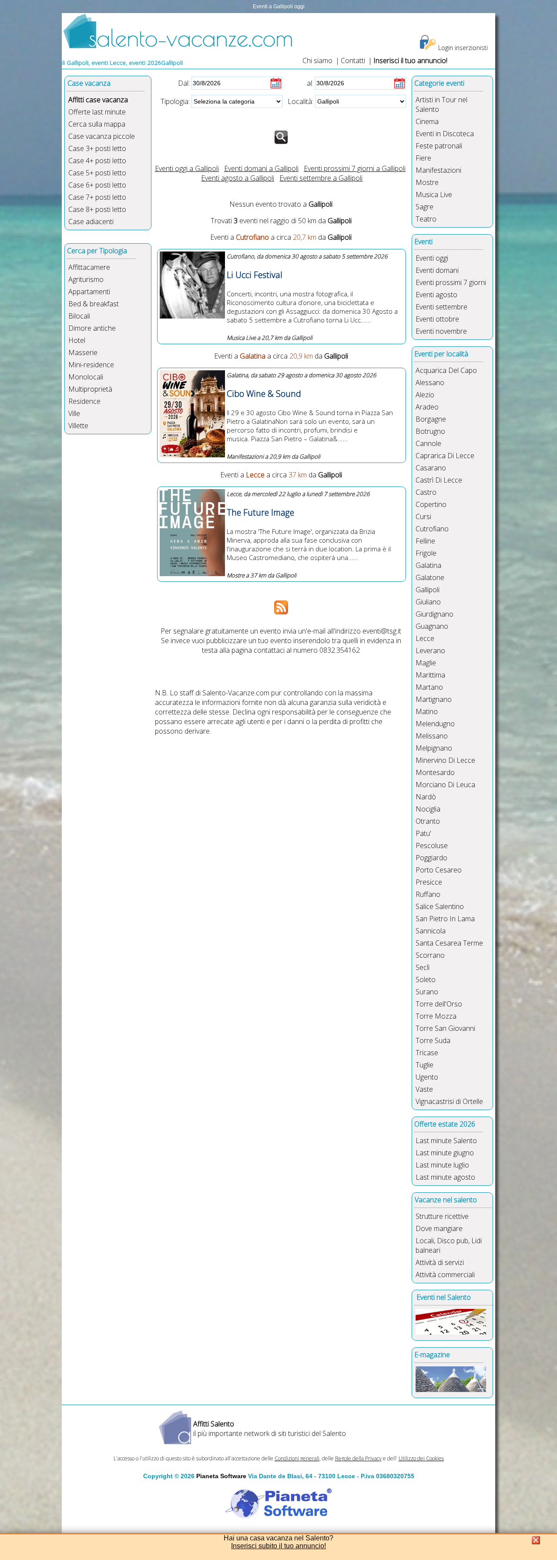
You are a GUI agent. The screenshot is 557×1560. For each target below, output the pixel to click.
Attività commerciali (445, 1274)
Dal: (184, 83)
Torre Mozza (436, 1016)
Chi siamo (317, 60)
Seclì (422, 967)
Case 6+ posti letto (97, 185)
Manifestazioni (438, 170)
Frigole (426, 553)
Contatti (354, 60)
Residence (84, 401)
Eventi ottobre (437, 319)
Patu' (423, 833)
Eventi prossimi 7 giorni (451, 282)
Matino (427, 711)
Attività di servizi (440, 1262)
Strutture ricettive (442, 1216)
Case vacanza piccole (101, 136)
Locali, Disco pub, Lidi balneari (449, 1245)
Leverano (430, 650)
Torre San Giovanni (445, 1028)
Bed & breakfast (93, 304)
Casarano (431, 468)
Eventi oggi (432, 258)
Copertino (431, 504)
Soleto (426, 979)
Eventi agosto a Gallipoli (237, 178)
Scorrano (430, 955)
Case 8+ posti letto (97, 209)
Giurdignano (434, 614)
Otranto (428, 821)
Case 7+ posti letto (97, 197)
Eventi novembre (441, 331)
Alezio (425, 394)
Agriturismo (86, 279)
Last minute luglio (442, 1165)
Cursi (423, 516)
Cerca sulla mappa (96, 124)
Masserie (82, 352)
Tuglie (424, 1065)
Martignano (434, 699)
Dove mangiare (439, 1228)
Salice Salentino (440, 906)
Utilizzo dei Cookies (421, 1458)
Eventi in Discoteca (445, 133)
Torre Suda (433, 1040)
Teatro (426, 219)
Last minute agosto (445, 1177)
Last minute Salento (446, 1140)
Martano (429, 687)
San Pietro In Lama (445, 918)
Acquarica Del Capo (446, 370)
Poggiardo (431, 857)
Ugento (427, 1077)
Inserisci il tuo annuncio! (410, 60)
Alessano (430, 382)
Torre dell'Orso (439, 1004)
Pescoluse (432, 845)
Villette (78, 425)
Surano (427, 991)
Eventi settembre (441, 307)
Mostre (427, 182)
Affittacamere (89, 267)
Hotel (76, 340)
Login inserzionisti (463, 48)
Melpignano (434, 748)
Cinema (427, 121)
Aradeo (427, 407)
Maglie (426, 663)
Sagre (424, 206)
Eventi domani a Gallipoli (261, 168)
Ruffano (428, 894)
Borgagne (431, 419)
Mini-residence (91, 364)
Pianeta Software (221, 1476)
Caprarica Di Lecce (445, 455)
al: (310, 83)
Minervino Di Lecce (445, 760)
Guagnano (432, 626)
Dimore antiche (92, 328)
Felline (425, 541)
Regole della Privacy (358, 1458)
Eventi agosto (436, 294)
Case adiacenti (91, 221)
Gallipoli (428, 589)
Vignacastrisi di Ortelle (449, 1101)
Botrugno (430, 431)
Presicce (429, 882)
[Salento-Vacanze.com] (178, 46)
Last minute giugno (445, 1152)
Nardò (426, 797)
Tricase (427, 1052)
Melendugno (435, 723)
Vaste (424, 1089)
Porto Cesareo (439, 870)
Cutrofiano (432, 528)
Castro (426, 492)
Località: (300, 101)
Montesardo (435, 772)
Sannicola (431, 931)
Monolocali (85, 377)
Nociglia (428, 809)
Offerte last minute (97, 112)
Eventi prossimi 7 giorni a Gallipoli (355, 168)
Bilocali (79, 316)
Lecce (425, 638)
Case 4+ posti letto (97, 160)
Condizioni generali (297, 1458)
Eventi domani (437, 270)
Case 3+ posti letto (97, 148)
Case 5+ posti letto (97, 173)
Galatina (428, 565)
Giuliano (428, 602)
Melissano (432, 736)
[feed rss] (281, 612)
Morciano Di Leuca (445, 784)
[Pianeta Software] (278, 1519)
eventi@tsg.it (381, 631)
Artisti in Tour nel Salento (441, 104)
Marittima (430, 675)
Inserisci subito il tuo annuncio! (278, 1546)
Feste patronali (439, 146)
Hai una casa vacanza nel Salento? (278, 1538)
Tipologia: (175, 101)
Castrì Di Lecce (439, 480)
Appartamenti (89, 291)
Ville (74, 413)
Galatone (430, 577)
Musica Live (434, 194)
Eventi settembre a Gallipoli (320, 178)
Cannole (428, 443)
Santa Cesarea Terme (449, 943)
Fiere (423, 158)
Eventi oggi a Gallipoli (187, 168)
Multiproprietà (90, 389)
